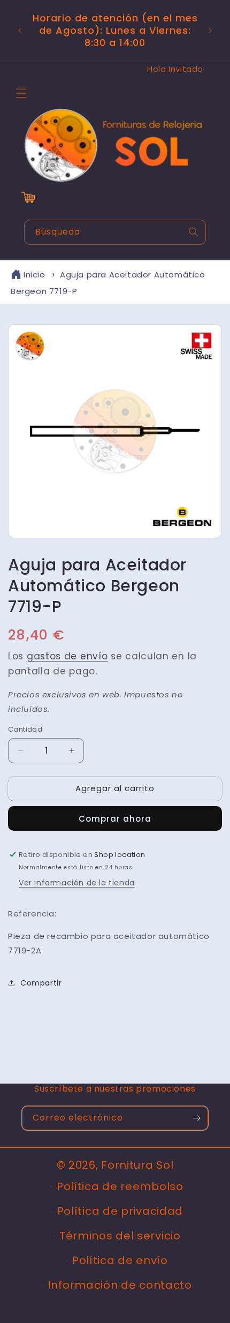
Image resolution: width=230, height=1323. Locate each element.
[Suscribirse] (196, 1118)
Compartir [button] (41, 983)
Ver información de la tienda (77, 882)
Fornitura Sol (137, 1164)
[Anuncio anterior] (20, 30)
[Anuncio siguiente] (210, 30)
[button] (21, 93)
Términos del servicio (120, 1235)
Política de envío (120, 1260)
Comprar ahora (115, 818)
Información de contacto (120, 1284)
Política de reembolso (120, 1186)
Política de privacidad (120, 1211)
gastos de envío (67, 656)
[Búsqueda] (193, 232)
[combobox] (115, 232)
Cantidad (25, 729)
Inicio (34, 274)
